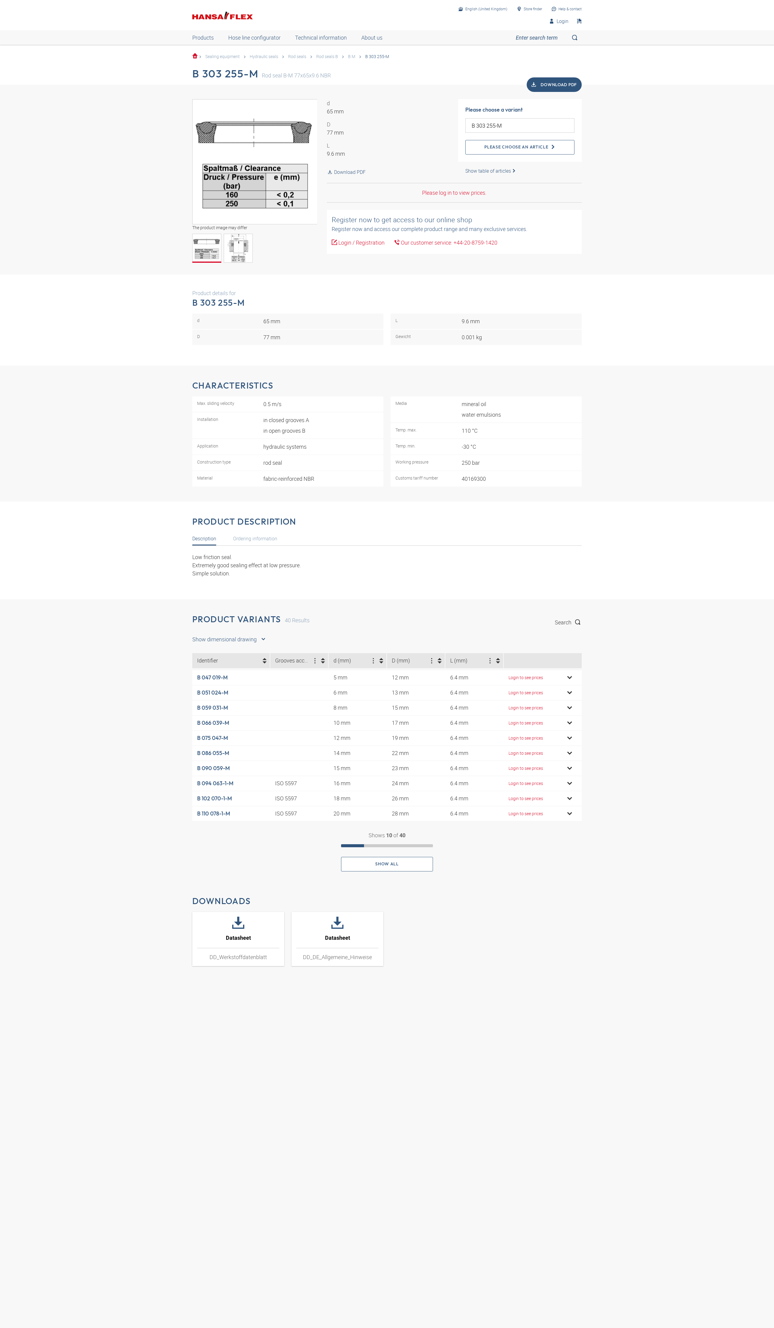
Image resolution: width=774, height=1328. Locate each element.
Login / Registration (361, 242)
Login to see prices (526, 677)
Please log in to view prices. (454, 192)
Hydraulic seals (264, 56)
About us (371, 37)
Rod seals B (327, 56)
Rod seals (297, 56)
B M (351, 56)
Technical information (321, 37)
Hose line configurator (254, 37)
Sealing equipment (222, 56)
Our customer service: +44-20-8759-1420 (448, 242)
